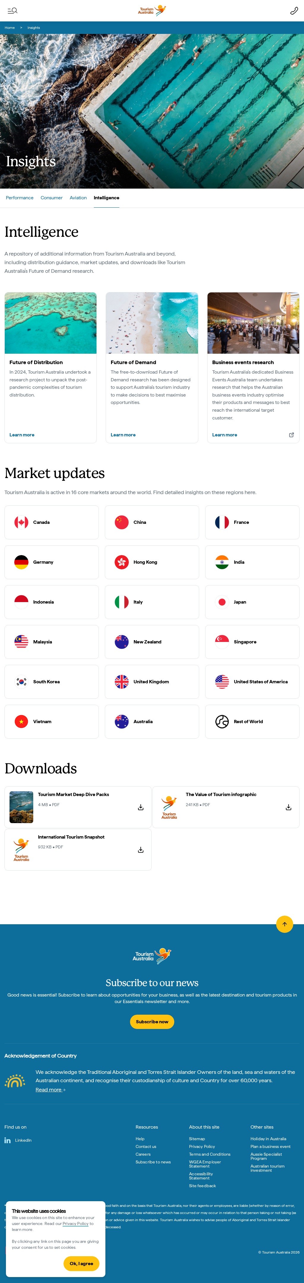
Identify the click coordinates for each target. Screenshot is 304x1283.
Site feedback (202, 1186)
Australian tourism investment (268, 1168)
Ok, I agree (81, 1263)
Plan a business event (271, 1146)
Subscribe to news (153, 1162)
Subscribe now (152, 1021)
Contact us (146, 1146)
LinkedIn (23, 1140)
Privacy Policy (75, 1223)
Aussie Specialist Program (266, 1156)
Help (140, 1139)
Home (10, 28)
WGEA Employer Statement (205, 1164)
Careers (143, 1154)
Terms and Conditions (209, 1154)
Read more (49, 1089)
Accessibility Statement (201, 1176)
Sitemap (197, 1139)
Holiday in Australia (268, 1139)
